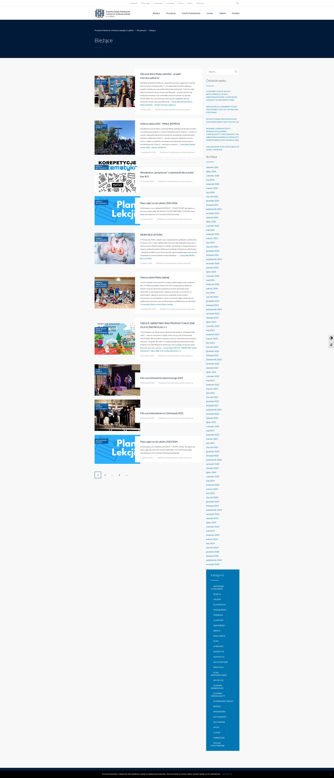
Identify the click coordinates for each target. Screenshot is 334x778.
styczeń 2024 (212, 297)
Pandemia (218, 615)
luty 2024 (210, 292)
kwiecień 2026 (212, 184)
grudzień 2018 (212, 551)
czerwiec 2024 (212, 276)
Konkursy (218, 646)
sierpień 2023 (212, 317)
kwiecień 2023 (212, 334)
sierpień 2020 (212, 468)
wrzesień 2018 (212, 564)
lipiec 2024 (211, 271)
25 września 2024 (147, 356)
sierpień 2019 (212, 518)
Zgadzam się (227, 774)
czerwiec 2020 (212, 476)
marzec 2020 (212, 489)
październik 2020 (214, 459)
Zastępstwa (158, 3)
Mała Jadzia (101, 81)
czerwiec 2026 (212, 175)
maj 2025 (210, 230)
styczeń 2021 (212, 447)
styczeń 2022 (212, 397)
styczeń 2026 (212, 196)
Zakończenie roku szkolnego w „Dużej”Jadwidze (222, 148)
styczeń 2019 (212, 547)
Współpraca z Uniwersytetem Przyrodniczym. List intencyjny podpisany (222, 109)
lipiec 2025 (211, 221)
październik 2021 (214, 409)
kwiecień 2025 (212, 234)
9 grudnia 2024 (146, 263)
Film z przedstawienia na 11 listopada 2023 (161, 413)
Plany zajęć (145, 3)
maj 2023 (210, 330)
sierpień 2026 (212, 167)
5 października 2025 (148, 152)
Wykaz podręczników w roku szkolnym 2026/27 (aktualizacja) (222, 120)
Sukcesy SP (218, 651)
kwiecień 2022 (212, 384)
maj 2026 (210, 180)
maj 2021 (210, 430)
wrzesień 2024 (212, 263)
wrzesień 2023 (212, 313)
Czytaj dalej (156, 304)
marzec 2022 (212, 388)
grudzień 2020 (212, 451)
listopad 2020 (212, 455)
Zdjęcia (217, 594)
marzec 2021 (212, 439)
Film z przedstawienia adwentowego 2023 (161, 377)
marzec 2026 (212, 188)
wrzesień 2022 (212, 363)
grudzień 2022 (212, 351)
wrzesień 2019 (212, 514)
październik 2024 (214, 259)
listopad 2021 (212, 405)
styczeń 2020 (212, 497)
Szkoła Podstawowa (191, 13)
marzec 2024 (212, 288)
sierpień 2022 (212, 368)
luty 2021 (210, 443)
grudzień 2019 (212, 501)
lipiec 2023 (211, 322)
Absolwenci (219, 625)
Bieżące (156, 13)
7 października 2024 (148, 309)
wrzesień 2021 (212, 414)
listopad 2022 (212, 355)
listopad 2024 (212, 255)
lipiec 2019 (211, 522)
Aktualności (101, 168)
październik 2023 (214, 309)
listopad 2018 (212, 556)
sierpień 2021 (212, 418)
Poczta (180, 3)
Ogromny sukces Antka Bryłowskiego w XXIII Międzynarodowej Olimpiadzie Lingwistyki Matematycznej (221, 95)
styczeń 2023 (212, 347)
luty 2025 (210, 242)
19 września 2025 (147, 181)
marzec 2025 (212, 238)
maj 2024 (210, 280)
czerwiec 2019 (212, 526)
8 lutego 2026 (145, 110)
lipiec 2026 (211, 171)
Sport (216, 727)
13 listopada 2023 (147, 418)
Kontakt (235, 13)
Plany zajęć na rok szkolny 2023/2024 (158, 441)
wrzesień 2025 (212, 213)
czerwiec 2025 (212, 225)
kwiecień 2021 (212, 434)
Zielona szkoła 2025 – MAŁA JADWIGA (160, 123)
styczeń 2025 (212, 246)
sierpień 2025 (212, 217)
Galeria (222, 13)
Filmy (98, 370)
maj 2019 (210, 531)
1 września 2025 (146, 219)
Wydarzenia (219, 711)
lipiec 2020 (211, 472)
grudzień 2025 (212, 200)
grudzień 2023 (212, 301)
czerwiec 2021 (212, 426)
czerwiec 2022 (212, 376)
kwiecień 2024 (212, 284)
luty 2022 (210, 393)
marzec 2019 (212, 539)
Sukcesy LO (218, 657)
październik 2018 (214, 560)
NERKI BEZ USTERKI (151, 234)
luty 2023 (210, 342)
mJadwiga (170, 3)
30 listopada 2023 (147, 383)
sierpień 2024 (212, 267)
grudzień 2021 (212, 401)
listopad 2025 (212, 205)
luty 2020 (210, 493)
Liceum (210, 13)
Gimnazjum (218, 738)
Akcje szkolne (220, 662)
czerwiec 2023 (212, 326)
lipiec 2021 (211, 422)
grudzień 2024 (212, 251)
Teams (189, 3)
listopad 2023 (212, 305)
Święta (216, 631)
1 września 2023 (146, 458)
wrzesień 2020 (212, 464)
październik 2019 (214, 510)
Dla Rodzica (219, 604)
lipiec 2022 (211, 372)
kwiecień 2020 (212, 485)
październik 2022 (214, 359)
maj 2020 (210, 480)
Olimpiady (218, 620)
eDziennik (134, 3)
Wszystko (218, 667)
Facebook (200, 3)
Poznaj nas (171, 13)
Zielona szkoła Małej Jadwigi (154, 277)
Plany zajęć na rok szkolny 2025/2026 (158, 203)
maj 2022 (210, 380)
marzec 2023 (212, 338)
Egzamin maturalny (223, 701)
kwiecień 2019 (212, 535)
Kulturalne (219, 722)
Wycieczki (218, 680)
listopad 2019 (212, 505)
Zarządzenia (219, 610)
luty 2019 (210, 543)
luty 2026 (210, 192)
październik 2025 (214, 209)
